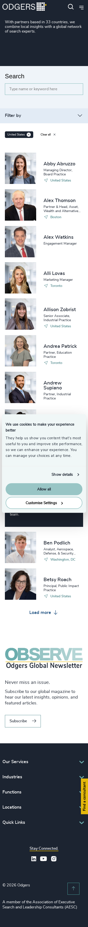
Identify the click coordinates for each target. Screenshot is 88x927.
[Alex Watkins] (20, 241)
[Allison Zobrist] (20, 314)
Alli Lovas (54, 273)
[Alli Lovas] (20, 278)
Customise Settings (41, 503)
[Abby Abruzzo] (20, 168)
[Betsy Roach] (20, 584)
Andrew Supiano (53, 385)
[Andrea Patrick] (20, 350)
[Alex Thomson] (20, 205)
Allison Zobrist (60, 309)
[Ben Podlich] (20, 547)
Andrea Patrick (60, 346)
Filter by (13, 115)
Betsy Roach (58, 579)
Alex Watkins (59, 237)
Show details (62, 474)
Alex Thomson (60, 200)
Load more (40, 612)
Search (14, 76)
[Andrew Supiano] (20, 387)
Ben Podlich (57, 543)
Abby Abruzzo (59, 163)
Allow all (44, 489)
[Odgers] (24, 7)
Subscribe (18, 721)
